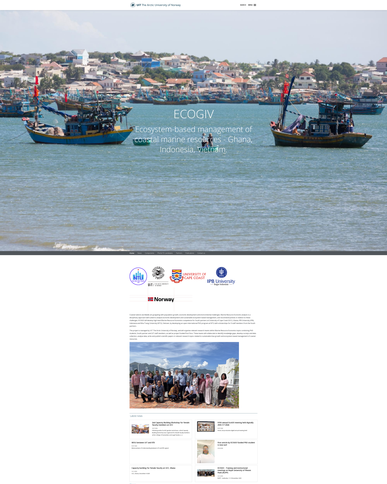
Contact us (201, 253)
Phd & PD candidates (165, 253)
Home (132, 253)
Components (149, 253)
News (139, 253)
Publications (189, 253)
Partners (179, 253)
